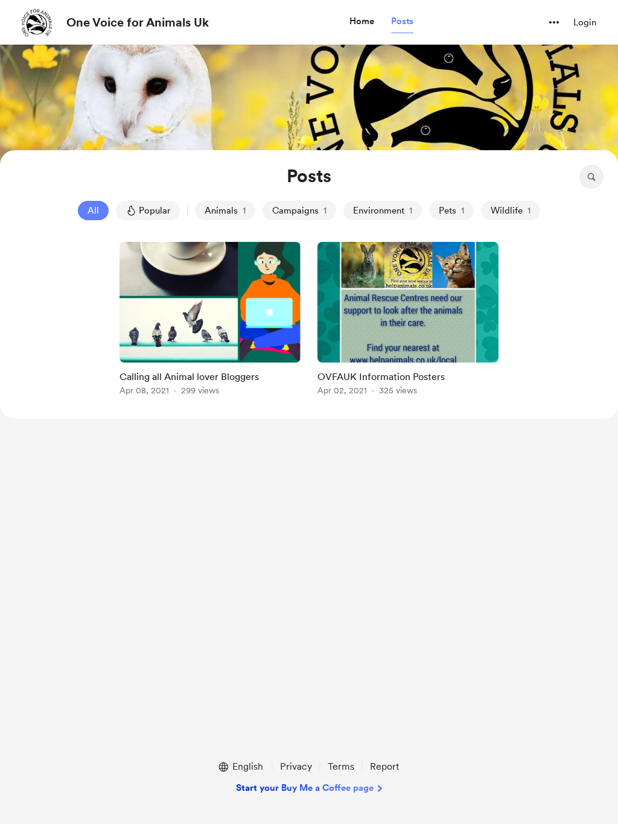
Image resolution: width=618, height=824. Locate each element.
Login (584, 22)
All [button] (93, 210)
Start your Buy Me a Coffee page (305, 787)
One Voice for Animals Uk (137, 22)
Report (384, 766)
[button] (362, 21)
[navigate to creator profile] (37, 22)
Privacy (296, 766)
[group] (210, 320)
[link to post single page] (210, 320)
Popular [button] (154, 210)
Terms (341, 766)
